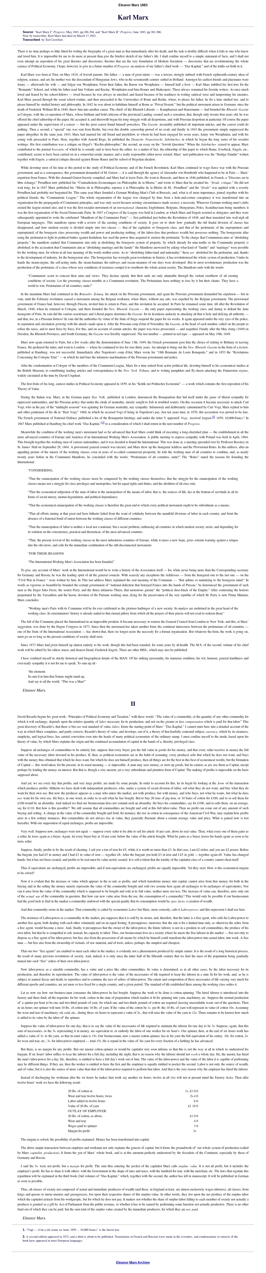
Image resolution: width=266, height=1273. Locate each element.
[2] (103, 422)
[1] (213, 416)
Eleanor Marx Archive (133, 1262)
